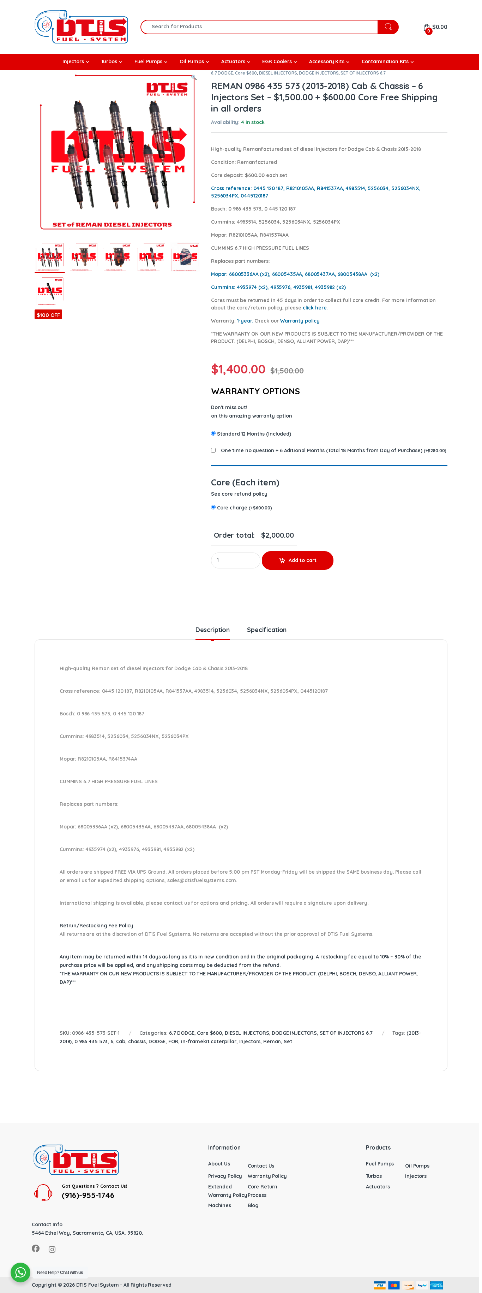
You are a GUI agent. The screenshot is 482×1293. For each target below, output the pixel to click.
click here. (315, 308)
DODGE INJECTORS (318, 73)
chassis (137, 1041)
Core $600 (246, 73)
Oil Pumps (417, 1166)
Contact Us (261, 1166)
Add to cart (303, 560)
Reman (272, 1041)
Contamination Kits (385, 61)
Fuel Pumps (380, 1164)
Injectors (250, 1041)
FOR (173, 1041)
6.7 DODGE (222, 73)
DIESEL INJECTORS (278, 73)
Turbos (374, 1176)
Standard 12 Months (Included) (254, 434)
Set (288, 1041)
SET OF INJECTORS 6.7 (363, 73)
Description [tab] (212, 630)
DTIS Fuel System (97, 1285)
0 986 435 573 (91, 1041)
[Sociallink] (36, 1248)
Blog (253, 1205)
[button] (194, 77)
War (300, 321)
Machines (219, 1205)
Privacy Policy (225, 1176)
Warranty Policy (267, 1176)
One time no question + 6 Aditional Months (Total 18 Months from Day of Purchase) (321, 450)
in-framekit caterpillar (208, 1041)
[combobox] (259, 27)
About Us (219, 1164)
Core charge (244, 507)
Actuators (378, 1186)
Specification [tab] (267, 630)
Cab (121, 1041)
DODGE (157, 1041)
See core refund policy (239, 494)
